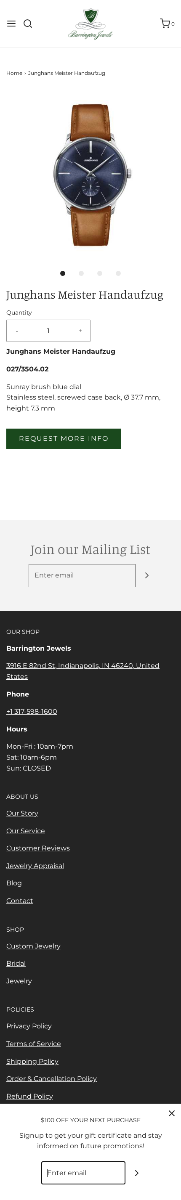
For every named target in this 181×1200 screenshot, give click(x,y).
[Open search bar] (31, 23)
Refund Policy (29, 1096)
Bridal (16, 963)
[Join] (147, 575)
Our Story (22, 813)
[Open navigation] (11, 23)
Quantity (19, 312)
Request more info (64, 438)
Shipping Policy (32, 1061)
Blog (14, 883)
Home (14, 73)
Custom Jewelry (33, 946)
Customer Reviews (38, 848)
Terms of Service (33, 1044)
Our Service (25, 831)
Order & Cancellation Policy (51, 1079)
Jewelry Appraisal (35, 866)
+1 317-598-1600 (31, 711)
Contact (19, 901)
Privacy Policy (29, 1026)
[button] (90, 174)
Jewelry (19, 981)
